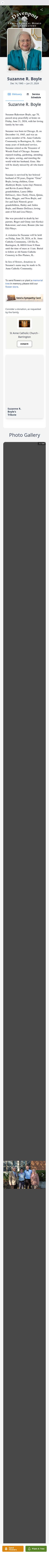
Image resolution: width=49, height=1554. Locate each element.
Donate (24, 344)
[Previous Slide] (6, 1175)
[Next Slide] (43, 1175)
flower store (11, 286)
